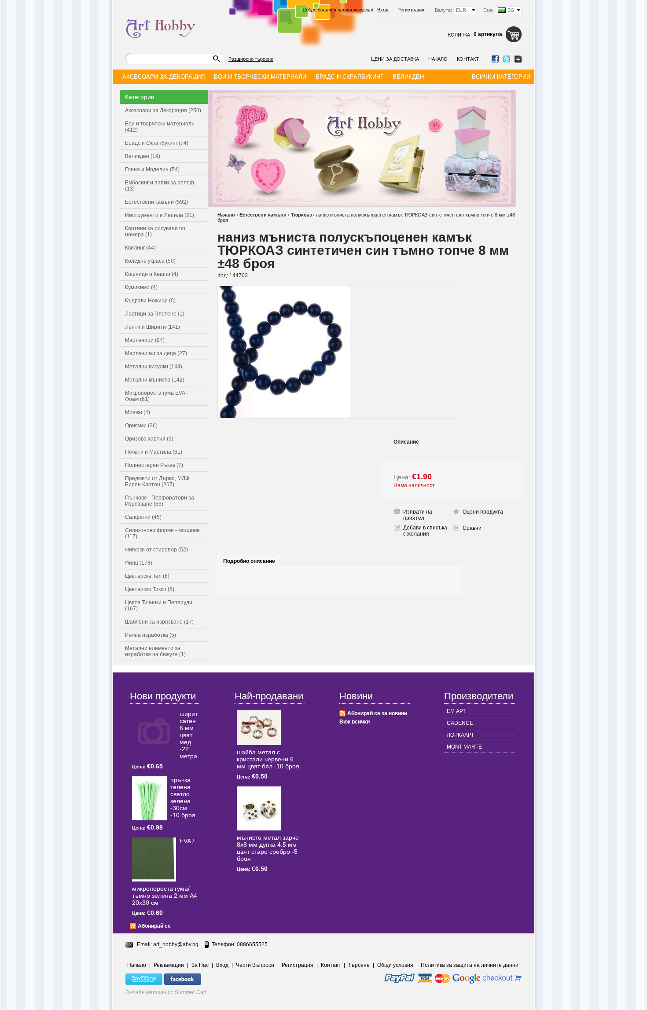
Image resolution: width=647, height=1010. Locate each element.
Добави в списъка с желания (425, 531)
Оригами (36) (141, 425)
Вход (382, 9)
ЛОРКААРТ (460, 735)
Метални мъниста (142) (154, 380)
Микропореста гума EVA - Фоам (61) (156, 396)
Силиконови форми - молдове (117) (162, 533)
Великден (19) (142, 156)
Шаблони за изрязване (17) (159, 622)
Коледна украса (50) (150, 261)
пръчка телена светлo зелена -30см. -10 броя (182, 797)
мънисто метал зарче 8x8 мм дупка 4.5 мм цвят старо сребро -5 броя (268, 848)
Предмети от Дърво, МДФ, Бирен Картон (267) (158, 481)
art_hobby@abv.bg (176, 944)
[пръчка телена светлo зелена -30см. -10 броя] (149, 798)
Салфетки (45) (143, 517)
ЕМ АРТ (456, 711)
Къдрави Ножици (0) (150, 300)
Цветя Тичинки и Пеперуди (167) (158, 605)
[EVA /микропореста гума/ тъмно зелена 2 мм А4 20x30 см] (154, 859)
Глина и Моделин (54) (152, 169)
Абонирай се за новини (377, 713)
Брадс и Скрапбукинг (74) (156, 143)
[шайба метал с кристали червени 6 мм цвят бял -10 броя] (259, 727)
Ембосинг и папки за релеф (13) (159, 186)
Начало (438, 59)
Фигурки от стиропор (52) (156, 550)
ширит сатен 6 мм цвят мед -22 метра (189, 735)
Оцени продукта (483, 512)
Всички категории (501, 76)
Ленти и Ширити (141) (152, 327)
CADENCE (460, 723)
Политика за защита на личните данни (469, 965)
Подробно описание (249, 561)
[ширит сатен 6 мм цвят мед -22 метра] (154, 732)
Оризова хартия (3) (149, 439)
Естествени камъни (263, 214)
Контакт (468, 59)
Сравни (472, 528)
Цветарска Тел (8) (147, 576)
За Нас (200, 965)
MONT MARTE (464, 747)
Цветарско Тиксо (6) (149, 589)
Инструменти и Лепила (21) (159, 215)
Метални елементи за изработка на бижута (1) (155, 651)
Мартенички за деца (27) (156, 353)
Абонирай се (154, 926)
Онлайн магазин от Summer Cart (165, 992)
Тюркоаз (301, 214)
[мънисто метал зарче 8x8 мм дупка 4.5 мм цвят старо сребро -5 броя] (259, 808)
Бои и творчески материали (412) (160, 127)
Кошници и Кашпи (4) (151, 274)
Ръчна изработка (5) (150, 635)
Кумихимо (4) (141, 287)
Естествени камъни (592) (156, 202)
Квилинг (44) (140, 248)
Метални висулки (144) (153, 367)
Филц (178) (138, 563)
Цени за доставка (395, 59)
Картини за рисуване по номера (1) (155, 231)
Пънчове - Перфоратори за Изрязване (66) (159, 501)
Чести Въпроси (255, 965)
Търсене (359, 965)
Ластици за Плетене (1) (154, 314)
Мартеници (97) (145, 340)
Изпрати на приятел (417, 515)
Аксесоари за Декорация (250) (163, 110)
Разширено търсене (250, 59)
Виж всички (354, 722)
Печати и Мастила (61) (153, 452)
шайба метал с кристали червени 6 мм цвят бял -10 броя (268, 759)
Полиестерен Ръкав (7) (154, 465)
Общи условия (395, 965)
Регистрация (411, 9)
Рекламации (169, 965)
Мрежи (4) (137, 412)
